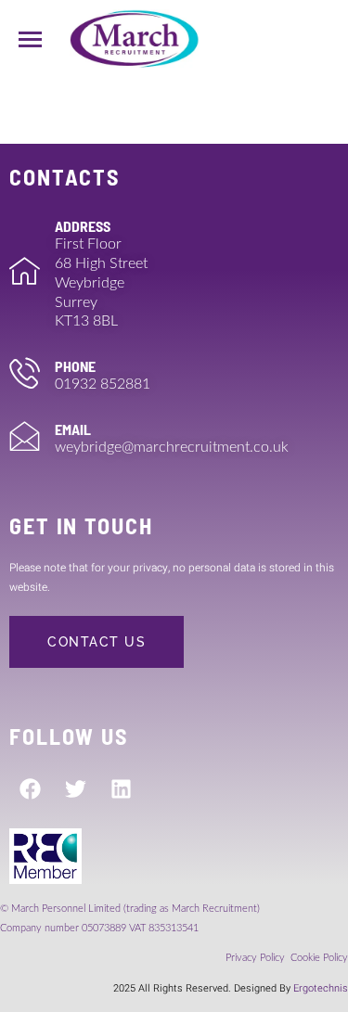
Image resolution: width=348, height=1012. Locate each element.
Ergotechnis (320, 988)
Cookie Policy (319, 958)
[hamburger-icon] (30, 39)
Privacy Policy (257, 958)
